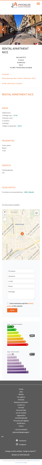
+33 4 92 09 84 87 (21, 429)
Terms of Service (19, 462)
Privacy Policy (33, 460)
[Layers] (36, 212)
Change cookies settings (13, 451)
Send (12, 310)
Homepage (5, 74)
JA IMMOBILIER (21, 418)
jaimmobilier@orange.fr (21, 432)
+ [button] (5, 212)
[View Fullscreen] (4, 219)
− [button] (5, 215)
